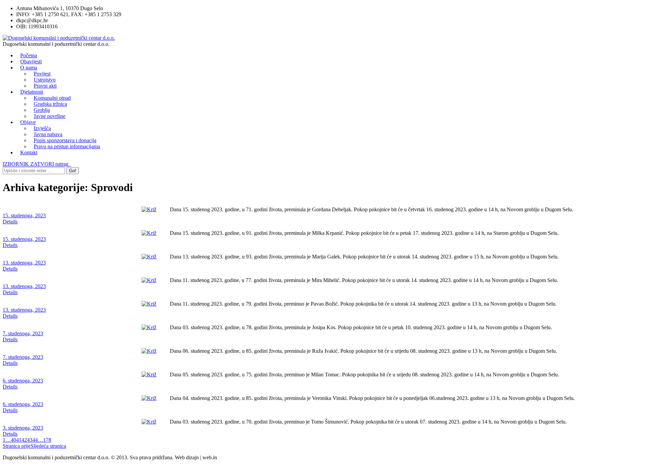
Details (10, 221)
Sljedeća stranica (48, 446)
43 (29, 440)
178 (47, 440)
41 (19, 440)
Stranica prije (17, 446)
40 (13, 440)
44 (35, 440)
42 (24, 440)
